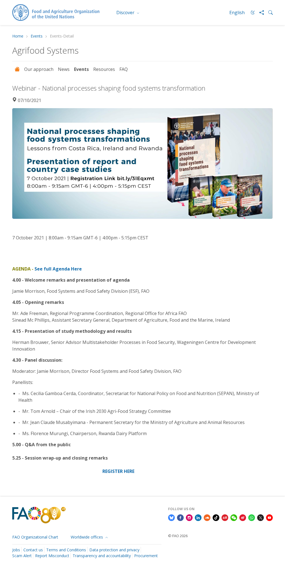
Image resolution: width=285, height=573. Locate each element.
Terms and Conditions (66, 549)
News (64, 69)
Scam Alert (22, 555)
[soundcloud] (207, 517)
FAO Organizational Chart (35, 537)
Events (37, 36)
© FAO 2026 (178, 535)
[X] (260, 517)
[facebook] (180, 517)
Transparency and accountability (102, 555)
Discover (126, 12)
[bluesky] (171, 517)
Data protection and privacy (114, 549)
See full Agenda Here (58, 269)
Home (17, 36)
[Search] (268, 12)
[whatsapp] (251, 517)
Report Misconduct (52, 555)
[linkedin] (198, 517)
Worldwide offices (87, 537)
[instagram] (189, 517)
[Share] (259, 12)
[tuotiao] (225, 517)
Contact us (33, 549)
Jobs (16, 549)
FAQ (123, 69)
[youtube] (269, 517)
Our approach (38, 69)
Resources (104, 69)
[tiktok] (216, 517)
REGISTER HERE (118, 471)
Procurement (146, 555)
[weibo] (242, 517)
